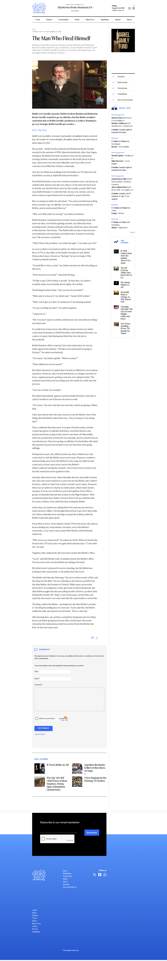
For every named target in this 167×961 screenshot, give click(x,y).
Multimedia (67, 874)
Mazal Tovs (90, 20)
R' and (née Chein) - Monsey (120, 211)
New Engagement (117, 115)
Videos (34, 927)
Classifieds (105, 20)
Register (42, 734)
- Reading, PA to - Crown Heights (122, 159)
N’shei (77, 20)
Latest (34, 910)
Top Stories (67, 876)
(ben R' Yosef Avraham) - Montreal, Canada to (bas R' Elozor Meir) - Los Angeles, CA (122, 184)
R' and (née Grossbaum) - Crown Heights (120, 144)
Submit (118, 20)
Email (36, 679)
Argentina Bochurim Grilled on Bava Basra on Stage (94, 767)
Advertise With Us (69, 887)
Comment (38, 685)
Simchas (66, 885)
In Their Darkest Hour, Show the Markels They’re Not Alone (126, 256)
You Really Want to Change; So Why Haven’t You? (126, 297)
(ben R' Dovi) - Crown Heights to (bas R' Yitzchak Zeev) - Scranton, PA (121, 122)
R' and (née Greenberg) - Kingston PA (120, 225)
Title (36, 672)
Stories (35, 929)
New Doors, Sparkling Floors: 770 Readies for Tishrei (126, 328)
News (34, 29)
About (129, 20)
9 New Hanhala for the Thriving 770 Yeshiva (95, 779)
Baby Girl (114, 205)
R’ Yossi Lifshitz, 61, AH (58, 764)
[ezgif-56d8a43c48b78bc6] (123, 40)
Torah (37, 20)
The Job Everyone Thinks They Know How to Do (126, 272)
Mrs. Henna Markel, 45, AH (125, 284)
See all (132, 232)
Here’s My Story (39, 130)
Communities (64, 20)
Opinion (49, 20)
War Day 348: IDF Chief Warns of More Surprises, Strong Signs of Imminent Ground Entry (57, 783)
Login (36, 734)
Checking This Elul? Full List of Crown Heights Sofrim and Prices (126, 312)
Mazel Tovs (36, 924)
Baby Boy (114, 138)
